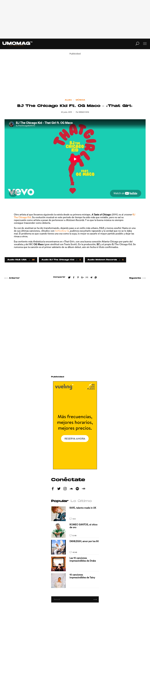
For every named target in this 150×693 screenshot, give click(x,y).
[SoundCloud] (71, 489)
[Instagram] (65, 489)
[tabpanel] (75, 547)
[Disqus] (75, 324)
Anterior (14, 278)
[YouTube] (83, 489)
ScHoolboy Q (62, 230)
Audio (68, 100)
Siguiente (135, 278)
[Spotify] (77, 489)
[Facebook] (52, 489)
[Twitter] (58, 489)
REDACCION (84, 112)
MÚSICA (80, 100)
